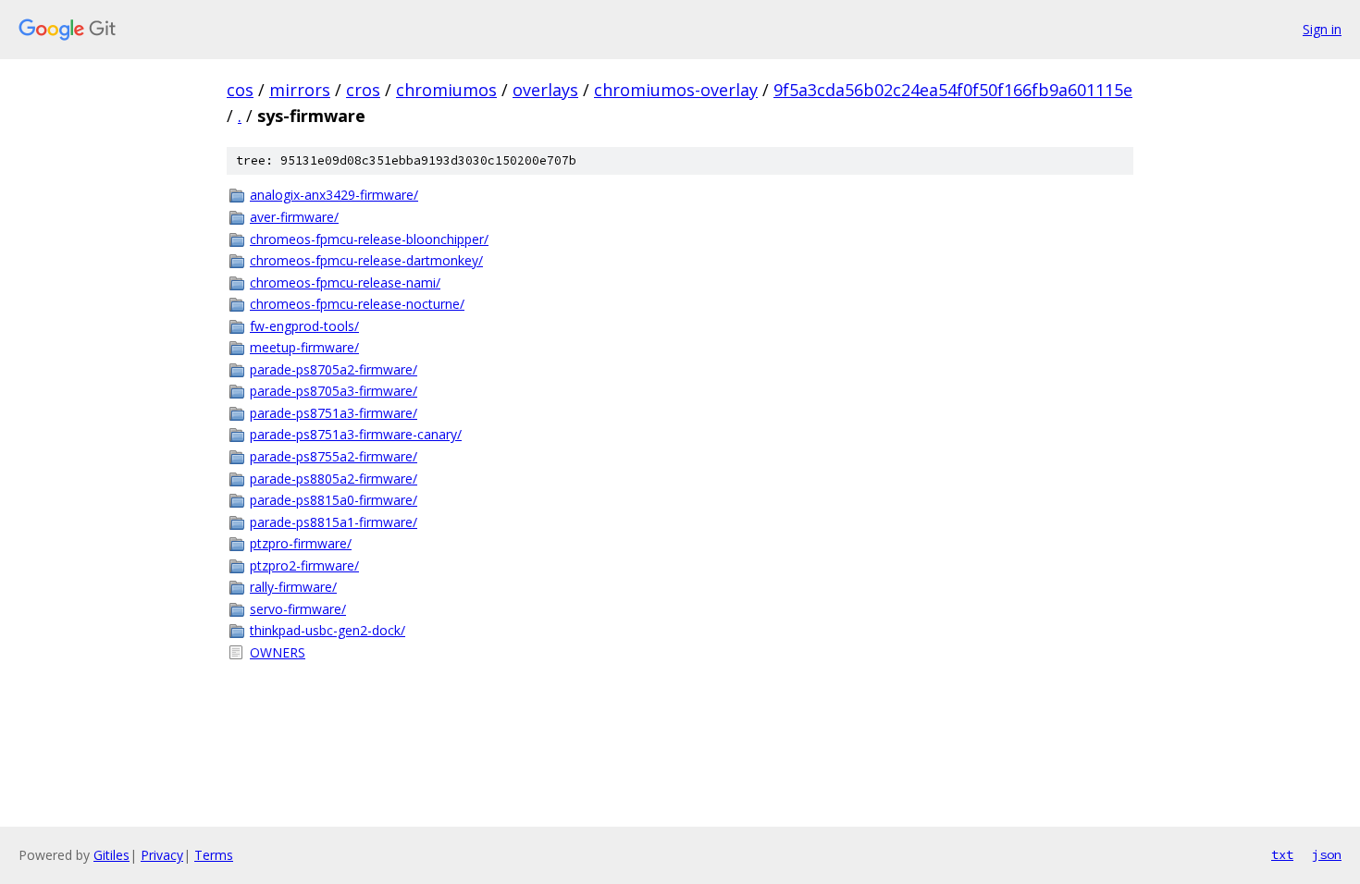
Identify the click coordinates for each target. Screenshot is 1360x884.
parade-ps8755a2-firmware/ (333, 456)
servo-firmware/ (298, 609)
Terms (213, 855)
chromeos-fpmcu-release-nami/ (345, 282)
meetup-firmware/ (304, 347)
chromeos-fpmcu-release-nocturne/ (357, 304)
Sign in (1322, 29)
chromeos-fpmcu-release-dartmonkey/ (366, 260)
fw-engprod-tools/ (304, 326)
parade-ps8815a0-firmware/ (333, 500)
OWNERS (277, 652)
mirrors (299, 90)
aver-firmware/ (294, 217)
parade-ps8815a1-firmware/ (333, 522)
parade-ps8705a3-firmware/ (333, 390)
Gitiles (111, 855)
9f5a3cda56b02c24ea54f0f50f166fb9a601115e (952, 90)
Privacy (162, 855)
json (1326, 854)
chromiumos (446, 90)
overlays (545, 90)
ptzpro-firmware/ (301, 543)
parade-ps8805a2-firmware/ (333, 478)
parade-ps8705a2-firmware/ (333, 369)
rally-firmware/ (293, 586)
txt (1282, 854)
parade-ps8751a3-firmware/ (333, 413)
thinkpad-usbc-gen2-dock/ (327, 630)
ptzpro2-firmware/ (304, 565)
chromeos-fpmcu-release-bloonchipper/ (369, 239)
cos (240, 90)
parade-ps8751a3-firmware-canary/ (356, 434)
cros (363, 90)
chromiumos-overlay (676, 90)
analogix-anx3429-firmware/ (334, 194)
